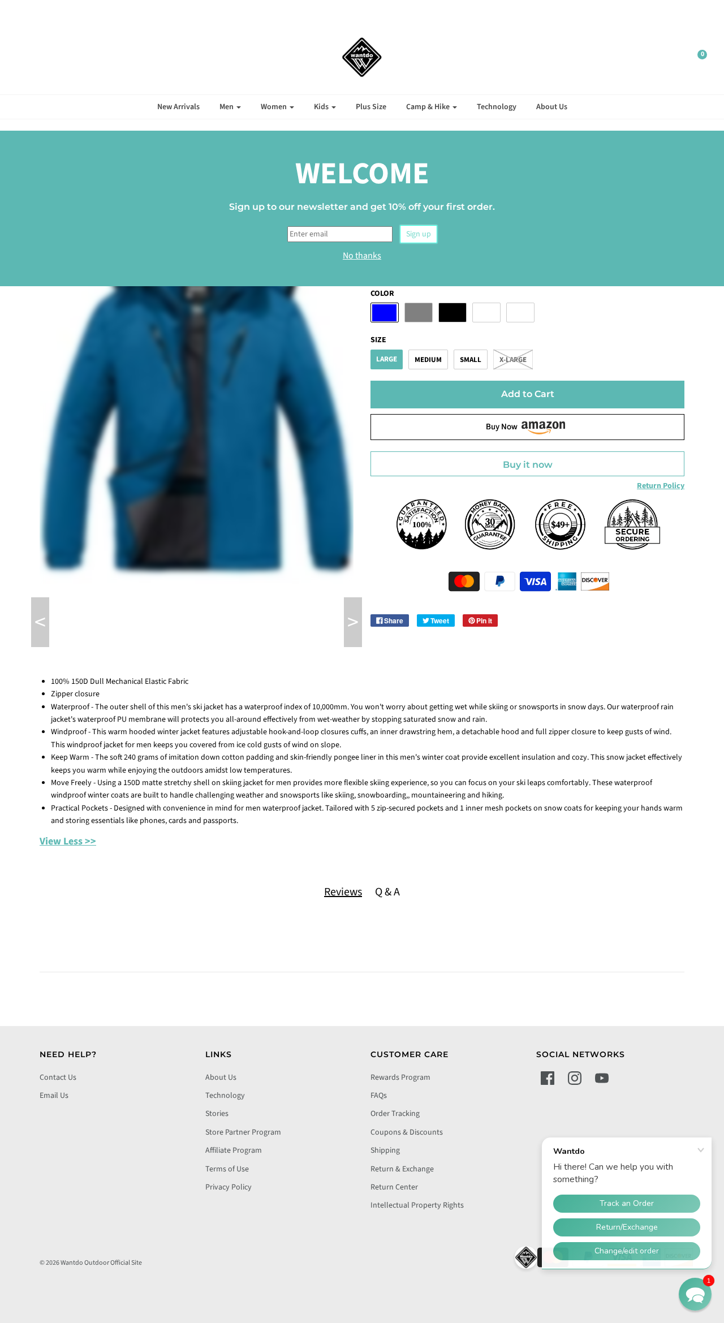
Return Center (394, 1187)
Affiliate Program (233, 1150)
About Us (551, 107)
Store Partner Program (243, 1132)
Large (386, 359)
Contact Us (58, 1077)
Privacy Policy (228, 1187)
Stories (217, 1113)
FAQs (378, 1095)
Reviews (343, 892)
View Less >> (68, 841)
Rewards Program (400, 1077)
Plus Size (371, 107)
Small (470, 360)
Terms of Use (227, 1169)
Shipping (385, 1150)
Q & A (387, 892)
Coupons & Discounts (406, 1132)
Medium (428, 360)
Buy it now (528, 464)
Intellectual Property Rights (417, 1205)
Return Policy (660, 486)
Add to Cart (527, 394)
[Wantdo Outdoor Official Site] (362, 57)
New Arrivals (178, 107)
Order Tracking (395, 1113)
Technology (496, 107)
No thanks (362, 255)
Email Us (54, 1095)
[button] (695, 1294)
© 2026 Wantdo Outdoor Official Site (91, 1263)
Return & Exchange (402, 1169)
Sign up (418, 234)
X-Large (513, 360)
